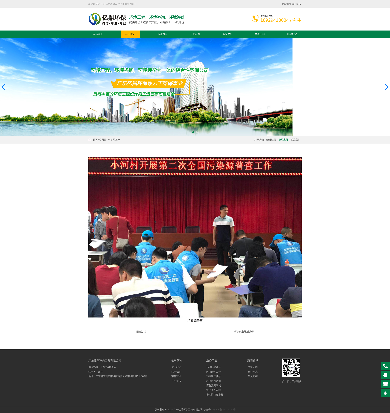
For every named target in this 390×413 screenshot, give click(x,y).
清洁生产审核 (213, 390)
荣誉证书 (260, 34)
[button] (193, 132)
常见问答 (253, 376)
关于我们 (259, 139)
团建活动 (141, 331)
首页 (95, 139)
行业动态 (253, 371)
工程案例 (195, 34)
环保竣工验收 (213, 376)
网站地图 (286, 4)
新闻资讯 (296, 4)
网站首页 (98, 34)
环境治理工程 (213, 371)
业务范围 (162, 34)
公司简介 (130, 34)
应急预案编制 (213, 385)
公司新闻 (253, 367)
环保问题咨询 (213, 381)
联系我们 (292, 34)
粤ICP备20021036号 (224, 409)
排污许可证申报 (214, 394)
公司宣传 (115, 139)
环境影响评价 (213, 367)
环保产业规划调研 (244, 331)
